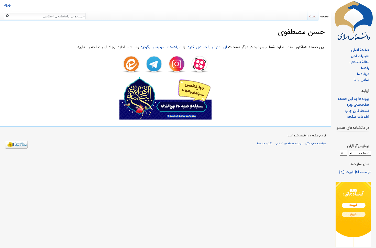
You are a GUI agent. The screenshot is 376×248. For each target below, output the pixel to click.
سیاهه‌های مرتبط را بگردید (160, 47)
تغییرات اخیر (360, 56)
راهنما (365, 68)
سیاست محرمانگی (315, 143)
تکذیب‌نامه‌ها (264, 143)
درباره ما (363, 74)
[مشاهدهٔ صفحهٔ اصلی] (353, 20)
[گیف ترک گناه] (353, 214)
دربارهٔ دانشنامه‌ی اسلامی (288, 143)
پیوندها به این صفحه (353, 99)
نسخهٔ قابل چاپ (357, 111)
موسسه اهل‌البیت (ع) (355, 172)
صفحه (324, 16)
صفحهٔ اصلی (360, 50)
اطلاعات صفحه (358, 117)
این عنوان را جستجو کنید (207, 47)
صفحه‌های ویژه (358, 105)
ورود (7, 5)
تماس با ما (361, 80)
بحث (312, 16)
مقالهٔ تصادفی (359, 62)
